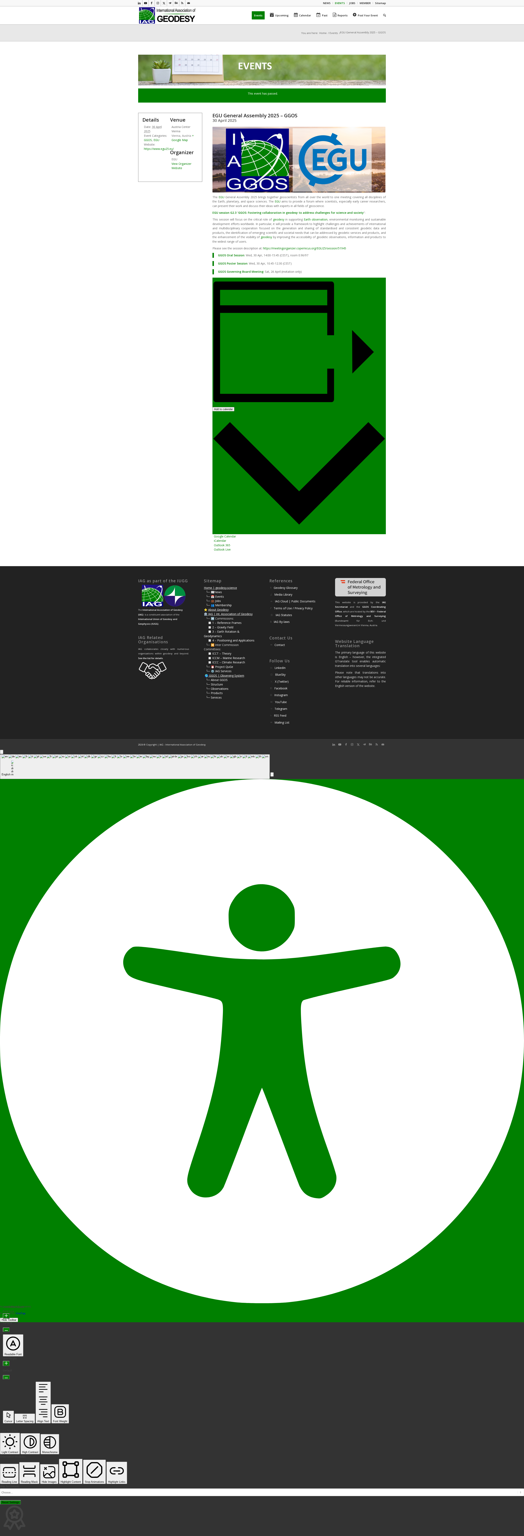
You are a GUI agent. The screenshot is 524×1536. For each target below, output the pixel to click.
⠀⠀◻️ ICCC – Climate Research (224, 662)
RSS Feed (280, 715)
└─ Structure (214, 684)
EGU (221, 197)
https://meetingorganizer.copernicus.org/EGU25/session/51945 (304, 248)
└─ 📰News (214, 592)
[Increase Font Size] (6, 1316)
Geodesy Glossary (286, 588)
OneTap (21, 1313)
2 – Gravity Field (222, 627)
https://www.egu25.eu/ (159, 149)
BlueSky (280, 674)
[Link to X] (164, 3)
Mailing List (281, 722)
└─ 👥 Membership (219, 605)
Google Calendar (225, 536)
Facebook (280, 688)
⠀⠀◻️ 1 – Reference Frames (223, 623)
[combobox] (135, 766)
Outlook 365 (222, 545)
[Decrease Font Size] (6, 1330)
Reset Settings (10, 1502)
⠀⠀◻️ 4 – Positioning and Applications (229, 640)
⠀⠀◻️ (208, 627)
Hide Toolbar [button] (9, 1319)
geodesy (292, 213)
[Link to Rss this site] (182, 3)
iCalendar (220, 541)
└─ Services (214, 697)
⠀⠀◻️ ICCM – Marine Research (224, 658)
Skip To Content (9, 1486)
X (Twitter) (282, 681)
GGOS (242, 213)
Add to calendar (223, 409)
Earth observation (316, 219)
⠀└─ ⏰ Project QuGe (218, 667)
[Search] (383, 15)
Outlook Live (222, 549)
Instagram (281, 695)
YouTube (281, 702)
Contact (279, 645)
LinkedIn (280, 668)
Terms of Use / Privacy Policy (293, 608)
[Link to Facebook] (152, 3)
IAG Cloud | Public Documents (295, 601)
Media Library (283, 594)
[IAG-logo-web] (167, 15)
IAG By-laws (282, 622)
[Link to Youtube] (145, 3)
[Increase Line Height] (6, 1363)
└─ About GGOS (217, 680)
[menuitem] (327, 3)
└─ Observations (217, 689)
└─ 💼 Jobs (213, 601)
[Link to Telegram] (170, 3)
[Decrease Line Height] (6, 1377)
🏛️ (205, 614)
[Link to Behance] (176, 3)
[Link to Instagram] (158, 3)
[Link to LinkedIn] (139, 3)
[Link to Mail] (188, 3)
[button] (272, 774)
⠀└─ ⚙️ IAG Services (218, 671)
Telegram (280, 709)
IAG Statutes (284, 615)
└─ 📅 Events (215, 596)
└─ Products (214, 693)
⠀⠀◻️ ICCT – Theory (217, 653)
